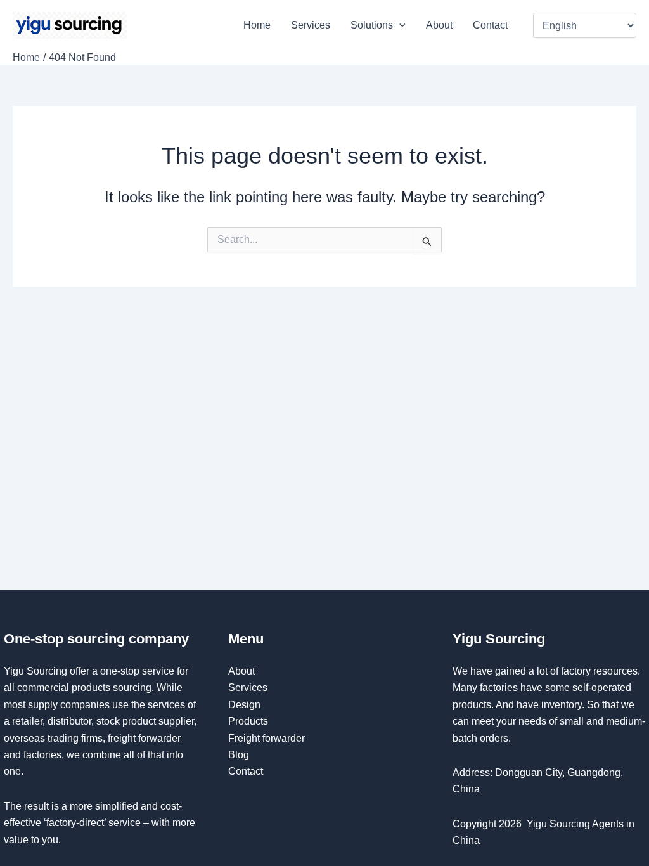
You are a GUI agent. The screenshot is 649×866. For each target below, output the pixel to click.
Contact (491, 25)
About (439, 25)
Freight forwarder (266, 738)
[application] (399, 25)
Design (244, 704)
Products (248, 721)
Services (310, 25)
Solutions (371, 25)
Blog (238, 754)
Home (257, 25)
